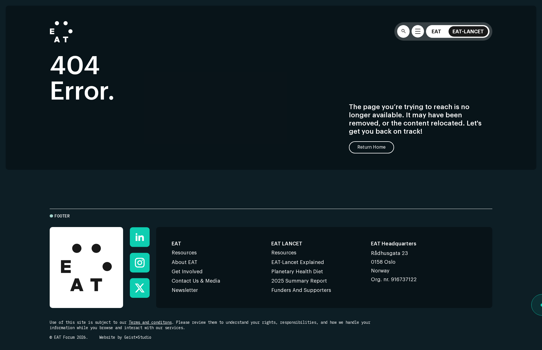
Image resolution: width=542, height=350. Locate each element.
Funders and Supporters (301, 290)
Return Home (371, 147)
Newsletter (185, 290)
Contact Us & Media (196, 280)
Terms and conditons (150, 322)
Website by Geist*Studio (125, 337)
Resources (184, 252)
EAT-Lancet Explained (297, 262)
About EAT (184, 262)
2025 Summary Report (299, 280)
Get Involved (187, 271)
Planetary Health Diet (297, 271)
